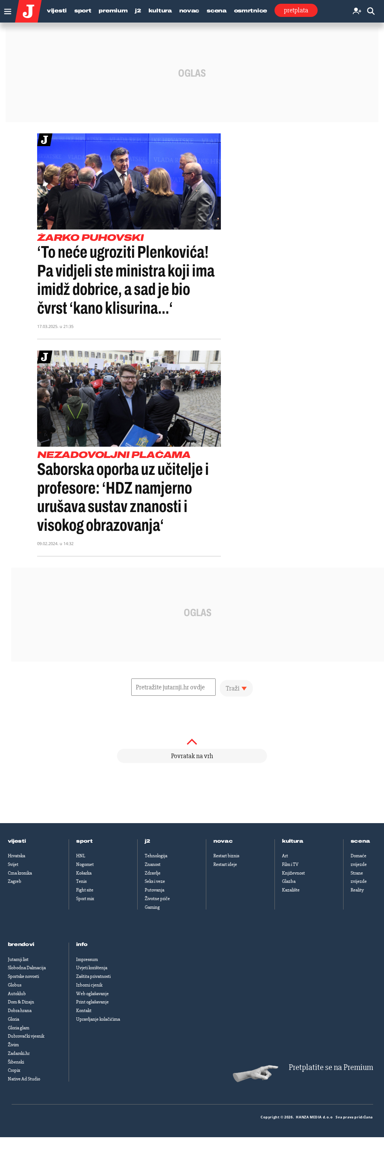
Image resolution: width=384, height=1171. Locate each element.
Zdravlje (152, 873)
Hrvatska (16, 856)
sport (84, 841)
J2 (138, 11)
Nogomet (85, 864)
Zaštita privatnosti (93, 976)
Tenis (81, 881)
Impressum (87, 959)
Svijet (13, 864)
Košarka (84, 873)
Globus (14, 985)
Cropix (14, 1070)
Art (285, 856)
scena (360, 841)
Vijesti (57, 11)
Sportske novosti (23, 976)
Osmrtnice (250, 11)
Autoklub (17, 994)
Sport (83, 11)
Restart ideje (225, 864)
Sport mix (85, 899)
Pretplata (296, 10)
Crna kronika (20, 873)
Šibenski (16, 1062)
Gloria (13, 1019)
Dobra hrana (20, 1011)
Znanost (152, 864)
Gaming (152, 907)
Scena (216, 11)
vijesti (17, 841)
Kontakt (84, 1011)
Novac (189, 11)
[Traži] (370, 11)
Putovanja (154, 890)
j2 (147, 841)
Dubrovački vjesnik (26, 1036)
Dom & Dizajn (21, 1002)
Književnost (293, 873)
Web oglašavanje (92, 994)
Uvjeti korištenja (91, 968)
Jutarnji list (18, 959)
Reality (357, 890)
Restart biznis (226, 856)
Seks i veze (155, 881)
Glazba (289, 881)
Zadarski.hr (19, 1053)
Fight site (84, 890)
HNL (80, 856)
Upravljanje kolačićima (98, 1019)
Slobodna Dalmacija (27, 968)
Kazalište (291, 890)
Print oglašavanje (92, 1002)
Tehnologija (156, 856)
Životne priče (157, 899)
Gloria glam (18, 1028)
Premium (113, 11)
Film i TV (290, 864)
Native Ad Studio (24, 1079)
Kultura (160, 11)
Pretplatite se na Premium (331, 1067)
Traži (233, 688)
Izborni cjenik (89, 985)
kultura (292, 841)
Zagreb (14, 881)
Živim (13, 1045)
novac (223, 841)
